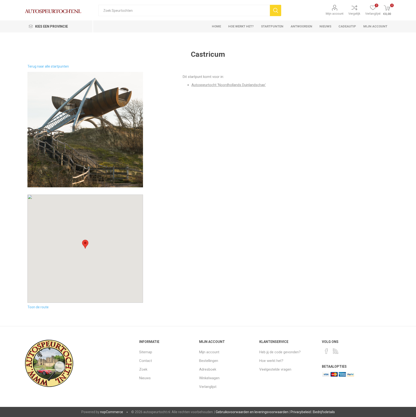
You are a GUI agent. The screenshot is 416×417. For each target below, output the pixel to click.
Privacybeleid (301, 412)
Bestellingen (208, 361)
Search (275, 10)
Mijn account (335, 13)
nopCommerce (111, 412)
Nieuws (145, 378)
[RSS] (335, 351)
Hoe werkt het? (271, 361)
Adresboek (207, 369)
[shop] (85, 129)
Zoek (143, 369)
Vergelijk (354, 13)
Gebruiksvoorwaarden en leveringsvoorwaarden (252, 412)
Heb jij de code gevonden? (280, 352)
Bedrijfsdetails (324, 412)
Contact (145, 361)
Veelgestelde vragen (275, 369)
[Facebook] (326, 351)
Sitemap (145, 352)
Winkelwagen (209, 378)
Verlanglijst (207, 387)
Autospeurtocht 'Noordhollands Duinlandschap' (228, 85)
